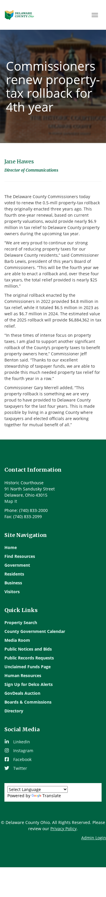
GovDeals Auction (22, 693)
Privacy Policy (63, 828)
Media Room (17, 640)
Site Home (19, 14)
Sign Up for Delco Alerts (28, 684)
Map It (10, 501)
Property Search (20, 622)
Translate (51, 795)
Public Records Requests (29, 658)
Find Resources (19, 556)
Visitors (12, 591)
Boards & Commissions (28, 702)
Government (17, 565)
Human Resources (22, 675)
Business (13, 583)
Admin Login (93, 837)
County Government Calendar (34, 631)
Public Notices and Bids (28, 649)
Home (10, 547)
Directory (13, 711)
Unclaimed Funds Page (27, 666)
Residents (14, 574)
